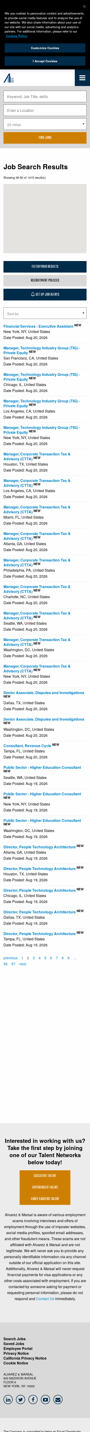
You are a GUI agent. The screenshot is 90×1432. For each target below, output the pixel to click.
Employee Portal (17, 1348)
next (22, 963)
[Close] (84, 6)
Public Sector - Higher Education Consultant (42, 767)
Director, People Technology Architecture (39, 847)
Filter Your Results (45, 267)
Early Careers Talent (45, 1199)
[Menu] (82, 78)
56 (5, 963)
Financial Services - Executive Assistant (38, 326)
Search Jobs (14, 1338)
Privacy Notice (16, 1353)
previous (10, 957)
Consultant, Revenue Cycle (27, 745)
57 (13, 963)
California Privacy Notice (25, 1358)
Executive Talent (45, 1176)
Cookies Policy (16, 36)
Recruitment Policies (45, 281)
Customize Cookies (45, 48)
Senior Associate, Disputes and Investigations (43, 692)
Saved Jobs (13, 1343)
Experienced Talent (45, 1188)
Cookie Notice (15, 1363)
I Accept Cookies (45, 61)
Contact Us (45, 1298)
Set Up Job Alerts (47, 295)
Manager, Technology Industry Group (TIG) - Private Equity (41, 350)
